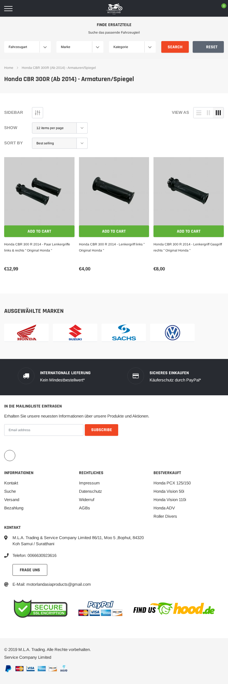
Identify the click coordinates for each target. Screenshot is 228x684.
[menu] (8, 8)
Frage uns (30, 570)
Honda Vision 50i (168, 491)
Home (8, 68)
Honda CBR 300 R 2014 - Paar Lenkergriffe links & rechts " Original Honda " (37, 247)
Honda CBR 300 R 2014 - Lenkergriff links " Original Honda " (112, 247)
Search (175, 47)
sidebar (13, 112)
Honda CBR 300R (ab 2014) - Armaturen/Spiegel (59, 68)
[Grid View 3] (218, 112)
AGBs (84, 508)
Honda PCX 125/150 (172, 483)
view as (180, 112)
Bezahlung (13, 508)
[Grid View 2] (208, 112)
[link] (39, 192)
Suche (10, 491)
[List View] (199, 112)
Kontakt (11, 483)
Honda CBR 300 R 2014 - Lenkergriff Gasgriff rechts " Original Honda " (187, 247)
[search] (22, 9)
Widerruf (86, 499)
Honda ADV (164, 508)
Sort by (13, 142)
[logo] (114, 9)
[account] (207, 8)
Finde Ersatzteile (114, 25)
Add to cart (39, 231)
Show (10, 127)
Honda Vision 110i (169, 499)
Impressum (89, 483)
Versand (11, 499)
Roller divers (165, 516)
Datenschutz (90, 491)
